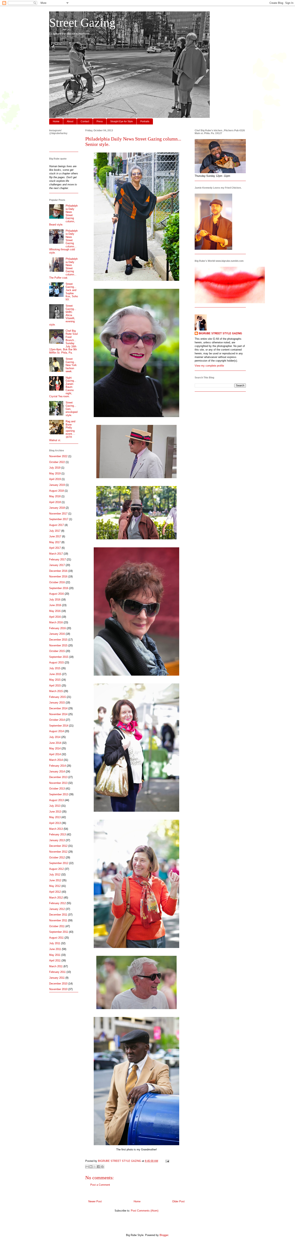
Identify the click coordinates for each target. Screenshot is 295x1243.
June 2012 (55, 880)
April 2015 (55, 685)
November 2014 (58, 714)
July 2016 (54, 599)
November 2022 (58, 456)
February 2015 (57, 696)
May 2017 (55, 542)
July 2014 (54, 737)
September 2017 (58, 519)
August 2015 (56, 662)
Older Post (178, 1201)
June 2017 (55, 536)
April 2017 (55, 547)
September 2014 (58, 725)
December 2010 (58, 983)
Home (56, 121)
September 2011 (58, 931)
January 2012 (57, 909)
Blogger (164, 1235)
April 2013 (55, 823)
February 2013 (57, 834)
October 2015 (57, 651)
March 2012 (56, 897)
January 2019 (57, 484)
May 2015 (55, 679)
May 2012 (55, 885)
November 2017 (58, 513)
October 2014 (57, 719)
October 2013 (57, 788)
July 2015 (54, 668)
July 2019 (54, 467)
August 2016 (56, 593)
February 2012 (57, 903)
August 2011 (56, 937)
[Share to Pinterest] (102, 1167)
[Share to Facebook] (99, 1167)
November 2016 (58, 576)
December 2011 (58, 914)
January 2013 (57, 840)
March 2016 (56, 622)
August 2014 (56, 731)
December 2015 (58, 639)
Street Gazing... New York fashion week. (71, 365)
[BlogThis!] (91, 1167)
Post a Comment (100, 1184)
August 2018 (56, 490)
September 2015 (58, 656)
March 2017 (56, 553)
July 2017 (54, 530)
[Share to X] (95, 1167)
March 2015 (56, 691)
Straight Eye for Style (121, 121)
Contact (85, 121)
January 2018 (57, 507)
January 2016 (57, 633)
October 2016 (57, 582)
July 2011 (54, 943)
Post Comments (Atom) (144, 1210)
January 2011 (57, 977)
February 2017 (57, 559)
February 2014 (57, 765)
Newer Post (95, 1201)
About (70, 121)
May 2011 (54, 954)
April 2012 (55, 891)
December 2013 (58, 777)
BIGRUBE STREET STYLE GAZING (220, 333)
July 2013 (54, 805)
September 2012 (58, 863)
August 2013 (56, 800)
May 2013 (55, 817)
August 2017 (56, 525)
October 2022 (57, 462)
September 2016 (58, 588)
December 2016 (58, 570)
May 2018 (55, 496)
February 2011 (57, 971)
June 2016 (55, 605)
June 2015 (55, 674)
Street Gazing (82, 22)
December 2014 (58, 708)
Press (100, 121)
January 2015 (57, 702)
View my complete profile (209, 365)
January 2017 (57, 565)
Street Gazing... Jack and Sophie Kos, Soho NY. (72, 291)
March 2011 (56, 966)
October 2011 (57, 926)
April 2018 (55, 502)
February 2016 (57, 628)
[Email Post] (166, 1160)
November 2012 (58, 851)
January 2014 (57, 771)
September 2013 (58, 794)
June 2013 (55, 811)
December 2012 (58, 845)
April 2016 (55, 616)
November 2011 (58, 920)
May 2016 (55, 610)
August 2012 (56, 868)
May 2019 (55, 473)
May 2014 (55, 748)
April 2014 (55, 754)
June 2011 (55, 949)
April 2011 (55, 960)
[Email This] (87, 1167)
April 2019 (55, 479)
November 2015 (58, 645)
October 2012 (57, 857)
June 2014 (55, 742)
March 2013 (56, 828)
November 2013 (58, 782)
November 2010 (58, 989)
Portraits (144, 121)
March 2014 (56, 759)
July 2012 (54, 874)
